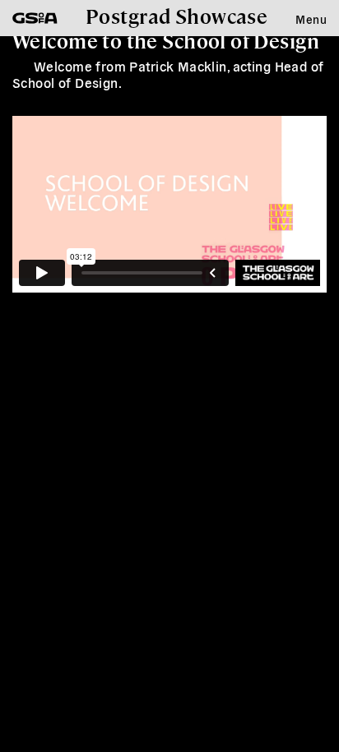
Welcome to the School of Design (165, 40)
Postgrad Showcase (176, 15)
